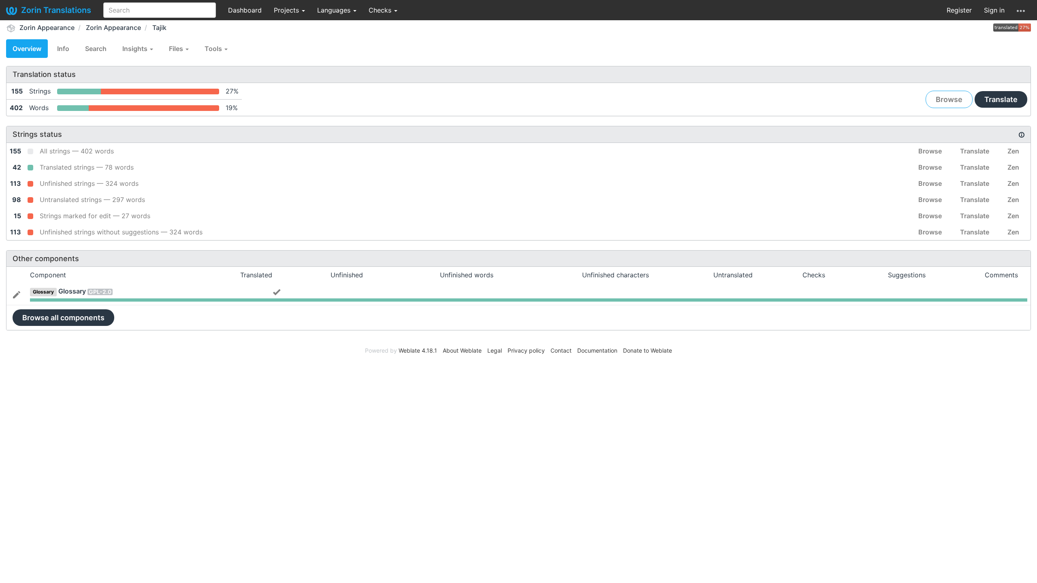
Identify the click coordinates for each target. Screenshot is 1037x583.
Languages (334, 10)
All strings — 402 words (77, 151)
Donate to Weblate (647, 350)
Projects (287, 10)
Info (63, 49)
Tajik (159, 27)
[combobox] (159, 10)
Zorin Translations (56, 10)
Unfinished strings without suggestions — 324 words (121, 232)
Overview (27, 49)
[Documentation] (1021, 134)
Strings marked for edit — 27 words (95, 216)
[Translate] (16, 294)
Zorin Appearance (47, 27)
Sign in (994, 10)
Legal (494, 350)
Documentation (597, 350)
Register (959, 10)
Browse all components (63, 317)
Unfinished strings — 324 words (89, 183)
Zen (1013, 151)
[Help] (1021, 10)
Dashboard (245, 10)
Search (96, 49)
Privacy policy (526, 350)
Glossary (72, 291)
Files (177, 49)
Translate (1001, 99)
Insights (135, 49)
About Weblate (462, 350)
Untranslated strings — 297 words (92, 200)
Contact (561, 350)
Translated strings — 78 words (87, 167)
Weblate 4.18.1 (418, 350)
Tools (214, 49)
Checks (381, 10)
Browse (949, 99)
